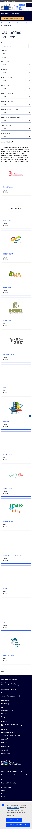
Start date (5, 57)
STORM (6, 589)
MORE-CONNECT (10, 354)
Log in (14, 5)
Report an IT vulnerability (8, 783)
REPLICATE (7, 455)
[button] (17, 7)
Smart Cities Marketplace (9, 679)
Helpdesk (4, 742)
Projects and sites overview (17, 23)
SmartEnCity (8, 522)
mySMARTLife (8, 656)
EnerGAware (8, 187)
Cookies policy (5, 753)
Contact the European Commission (11, 771)
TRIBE (5, 622)
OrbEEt (6, 421)
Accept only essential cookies (18, 825)
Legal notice (4, 797)
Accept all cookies (14, 820)
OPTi (5, 388)
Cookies (3, 790)
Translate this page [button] (22, 6)
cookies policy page (13, 807)
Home (3, 23)
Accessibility (5, 750)
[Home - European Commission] (7, 7)
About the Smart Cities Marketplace (11, 736)
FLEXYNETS (8, 254)
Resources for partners (8, 780)
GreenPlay (7, 287)
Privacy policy (5, 794)
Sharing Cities (8, 488)
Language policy (6, 787)
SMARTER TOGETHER (12, 555)
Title (3, 53)
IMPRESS (7, 321)
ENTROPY (7, 220)
